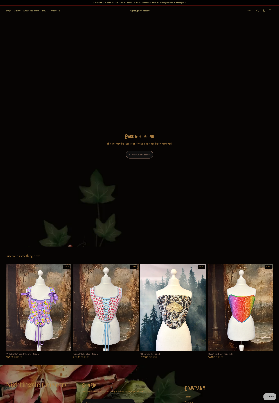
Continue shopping (139, 154)
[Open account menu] (263, 10)
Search (188, 396)
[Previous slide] (10, 307)
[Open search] (257, 10)
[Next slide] (67, 307)
